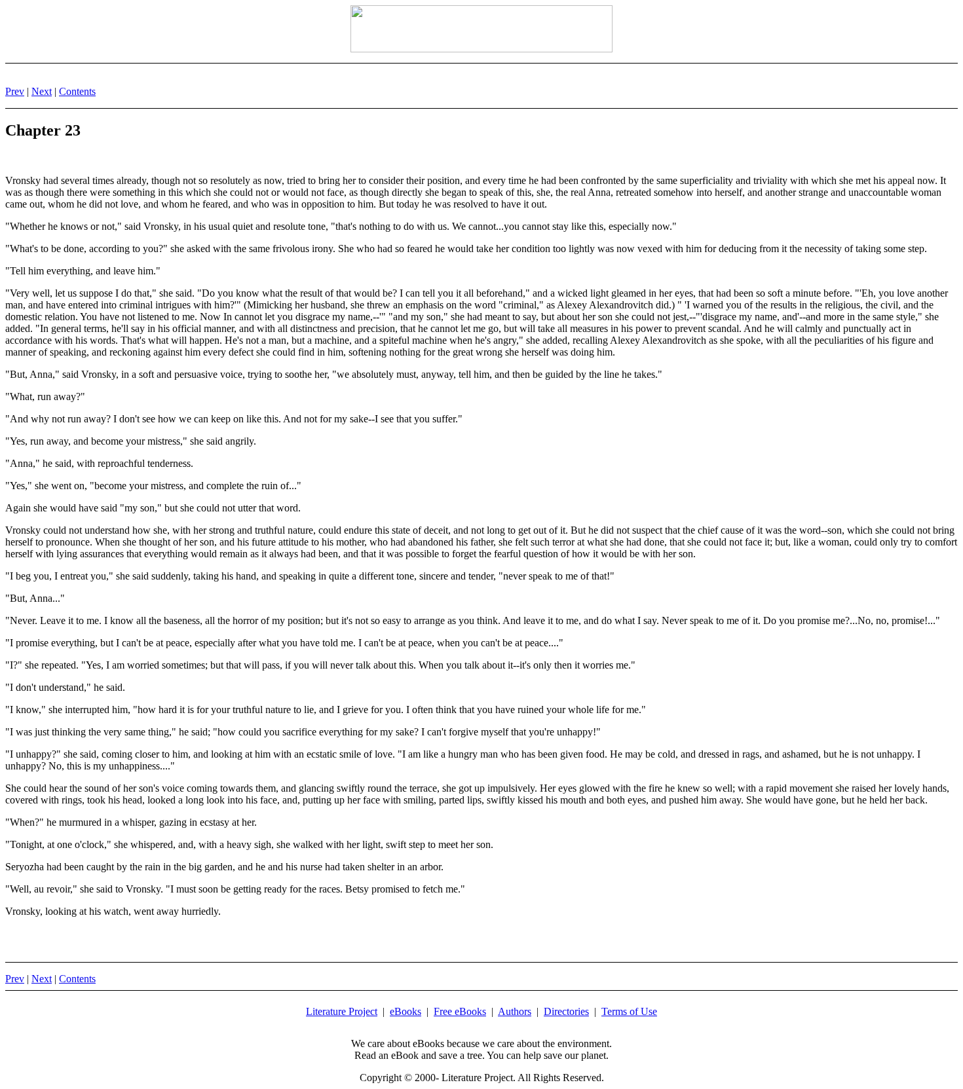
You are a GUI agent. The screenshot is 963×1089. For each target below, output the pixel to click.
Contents (77, 91)
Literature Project (341, 1011)
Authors (514, 1011)
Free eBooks (460, 1011)
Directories (566, 1011)
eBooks (405, 1011)
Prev (14, 91)
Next (41, 91)
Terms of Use (629, 1011)
